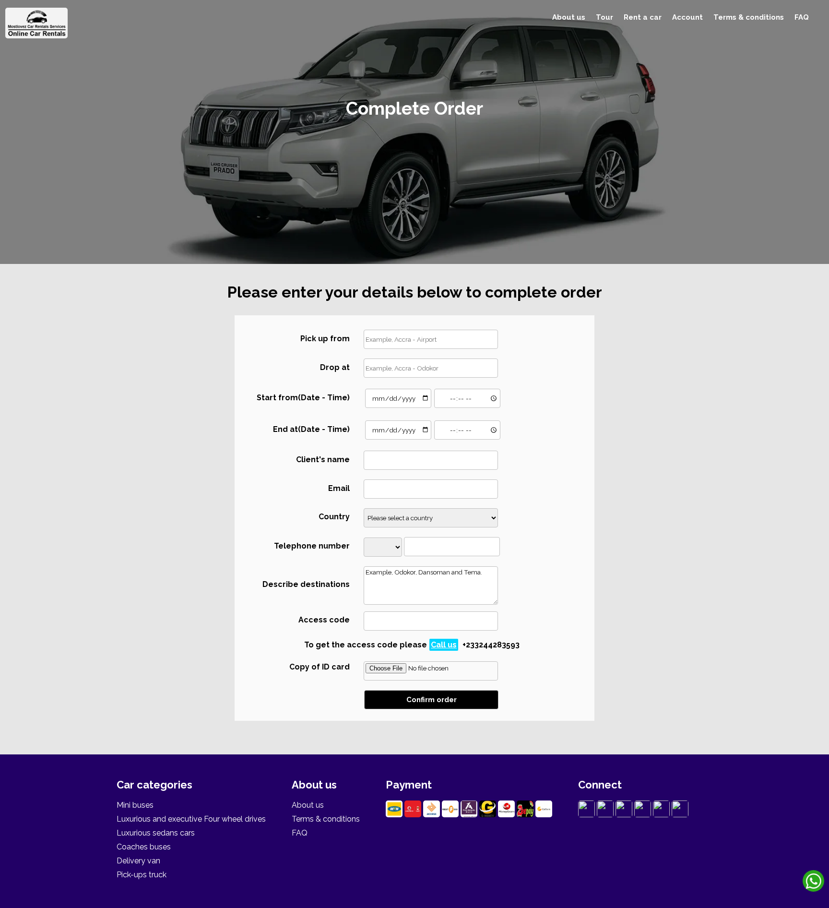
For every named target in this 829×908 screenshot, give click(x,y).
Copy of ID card (319, 666)
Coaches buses (144, 846)
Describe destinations (306, 584)
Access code (324, 619)
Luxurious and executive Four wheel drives (191, 819)
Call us (444, 644)
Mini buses (135, 805)
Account (687, 17)
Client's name (323, 459)
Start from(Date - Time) (303, 397)
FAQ (801, 17)
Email (339, 488)
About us (568, 17)
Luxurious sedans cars (156, 832)
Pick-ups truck (141, 874)
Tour (604, 17)
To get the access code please (412, 644)
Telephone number (312, 545)
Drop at (335, 367)
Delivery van (138, 860)
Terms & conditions (748, 17)
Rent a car (643, 17)
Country (334, 516)
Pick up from (325, 338)
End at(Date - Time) (311, 429)
